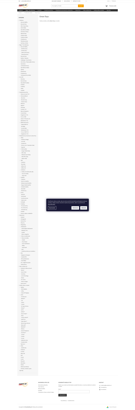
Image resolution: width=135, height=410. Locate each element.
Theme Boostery (24, 54)
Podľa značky (24, 149)
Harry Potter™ (24, 313)
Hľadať (81, 5)
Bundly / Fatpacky (24, 58)
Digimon (22, 105)
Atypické (23, 147)
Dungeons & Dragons (25, 255)
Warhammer (23, 226)
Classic (22, 302)
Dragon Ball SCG (24, 124)
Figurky (22, 69)
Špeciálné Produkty (25, 83)
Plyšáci (22, 365)
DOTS (22, 310)
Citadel (23, 240)
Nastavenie (52, 208)
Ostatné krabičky (24, 187)
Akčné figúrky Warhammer (27, 228)
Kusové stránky (25, 173)
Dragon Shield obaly (26, 151)
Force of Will (23, 117)
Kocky (22, 192)
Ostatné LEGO (24, 342)
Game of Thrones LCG (25, 119)
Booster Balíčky (24, 22)
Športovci (23, 344)
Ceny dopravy (67, 1)
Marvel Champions (25, 111)
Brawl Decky (23, 71)
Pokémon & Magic (25, 139)
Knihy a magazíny (25, 234)
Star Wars (23, 274)
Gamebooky (23, 348)
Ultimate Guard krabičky (26, 183)
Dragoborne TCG (24, 115)
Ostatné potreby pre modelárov (28, 251)
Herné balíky (23, 28)
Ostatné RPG (24, 257)
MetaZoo (23, 103)
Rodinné (22, 217)
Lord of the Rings (24, 276)
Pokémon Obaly (24, 37)
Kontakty (40, 390)
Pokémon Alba (24, 35)
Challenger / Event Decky (26, 60)
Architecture (24, 296)
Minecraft (23, 353)
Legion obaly (24, 158)
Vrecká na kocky (24, 198)
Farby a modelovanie (25, 236)
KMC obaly (24, 153)
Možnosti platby (76, 1)
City (22, 300)
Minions (22, 329)
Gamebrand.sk (71, 400)
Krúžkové (23, 170)
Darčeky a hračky (24, 43)
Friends (22, 336)
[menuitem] (20, 10)
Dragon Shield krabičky (26, 185)
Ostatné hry (23, 143)
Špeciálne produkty (25, 30)
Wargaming (23, 224)
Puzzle (22, 357)
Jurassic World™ (24, 317)
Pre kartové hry (24, 206)
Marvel (22, 270)
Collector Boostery (25, 52)
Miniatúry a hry (25, 230)
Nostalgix (23, 126)
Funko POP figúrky (25, 293)
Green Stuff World (25, 243)
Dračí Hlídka (23, 260)
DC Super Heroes (24, 306)
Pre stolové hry (24, 207)
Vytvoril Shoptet (112, 407)
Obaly (22, 88)
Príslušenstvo (24, 39)
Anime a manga (24, 281)
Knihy (22, 346)
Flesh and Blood (24, 96)
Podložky (23, 86)
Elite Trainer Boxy (24, 26)
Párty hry (23, 223)
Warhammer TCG (24, 120)
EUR (108, 1)
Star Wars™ (23, 332)
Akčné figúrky (24, 289)
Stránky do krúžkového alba (27, 172)
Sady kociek (23, 200)
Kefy (23, 249)
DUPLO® (23, 312)
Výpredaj (21, 370)
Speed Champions (25, 331)
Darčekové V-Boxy (24, 31)
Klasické (23, 194)
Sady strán (24, 175)
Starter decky (24, 101)
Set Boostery (24, 50)
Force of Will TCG (24, 132)
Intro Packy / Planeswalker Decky (28, 62)
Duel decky (23, 64)
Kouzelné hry (104, 387)
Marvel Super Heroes (25, 323)
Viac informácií (51, 204)
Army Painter (24, 242)
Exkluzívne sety (24, 340)
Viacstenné (23, 196)
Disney (22, 278)
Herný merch (23, 283)
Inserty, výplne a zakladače (26, 213)
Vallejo (23, 245)
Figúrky (22, 287)
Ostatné (22, 90)
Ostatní (23, 232)
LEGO (22, 295)
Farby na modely (25, 238)
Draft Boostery (24, 48)
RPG (22, 253)
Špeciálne (23, 164)
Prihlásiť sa (63, 395)
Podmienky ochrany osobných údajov (46, 392)
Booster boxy (24, 100)
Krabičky (23, 84)
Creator (22, 304)
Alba (22, 160)
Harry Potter (23, 272)
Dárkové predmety (25, 366)
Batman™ (23, 298)
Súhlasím (83, 208)
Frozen (22, 338)
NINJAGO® (23, 327)
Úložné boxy (23, 190)
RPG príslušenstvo (25, 259)
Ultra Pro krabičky (25, 181)
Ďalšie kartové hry (24, 122)
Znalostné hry (24, 264)
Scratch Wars (23, 113)
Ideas (22, 315)
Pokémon (21, 20)
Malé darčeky (24, 33)
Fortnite (22, 351)
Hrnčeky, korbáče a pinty (26, 368)
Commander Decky (25, 65)
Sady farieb (24, 247)
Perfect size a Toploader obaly (27, 145)
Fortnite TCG (23, 109)
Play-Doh (23, 361)
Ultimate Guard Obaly (26, 154)
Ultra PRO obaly (25, 156)
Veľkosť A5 (23, 168)
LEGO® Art (23, 319)
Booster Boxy (24, 24)
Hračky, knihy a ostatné (24, 285)
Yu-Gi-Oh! (21, 77)
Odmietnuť (75, 208)
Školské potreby (24, 41)
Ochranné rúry (24, 209)
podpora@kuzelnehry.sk (106, 385)
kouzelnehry (103, 389)
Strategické (23, 219)
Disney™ (23, 308)
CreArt (22, 359)
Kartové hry (23, 221)
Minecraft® (23, 325)
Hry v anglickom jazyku (25, 262)
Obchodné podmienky (56, 1)
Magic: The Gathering (23, 45)
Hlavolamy (23, 363)
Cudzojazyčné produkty (26, 75)
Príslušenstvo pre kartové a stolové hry (27, 136)
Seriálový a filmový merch (26, 268)
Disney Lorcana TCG (25, 94)
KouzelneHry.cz (64, 400)
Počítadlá (23, 202)
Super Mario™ (24, 321)
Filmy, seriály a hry (23, 266)
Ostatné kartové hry (23, 92)
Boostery (23, 79)
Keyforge (23, 107)
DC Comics (23, 279)
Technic (23, 334)
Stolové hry (21, 215)
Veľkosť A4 (23, 166)
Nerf (22, 355)
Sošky (22, 291)
